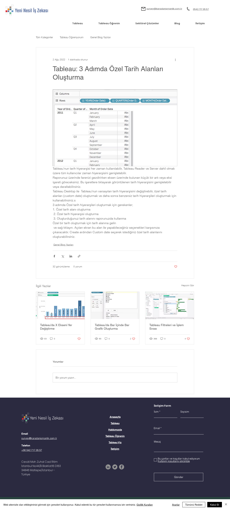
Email (157, 428)
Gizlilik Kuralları (145, 504)
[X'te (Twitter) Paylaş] (62, 256)
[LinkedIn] (108, 466)
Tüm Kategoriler (44, 37)
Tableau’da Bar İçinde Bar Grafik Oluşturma (112, 326)
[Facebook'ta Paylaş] (54, 256)
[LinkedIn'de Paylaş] (70, 256)
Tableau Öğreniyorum (72, 37)
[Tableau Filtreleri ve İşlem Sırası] (169, 305)
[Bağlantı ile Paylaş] (79, 256)
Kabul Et (214, 504)
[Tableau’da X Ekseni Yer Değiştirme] (60, 305)
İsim (156, 411)
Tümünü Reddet (193, 504)
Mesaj (157, 441)
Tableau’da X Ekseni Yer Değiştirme (56, 326)
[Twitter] (114, 466)
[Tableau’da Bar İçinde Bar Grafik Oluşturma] (115, 305)
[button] (152, 23)
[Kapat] (226, 504)
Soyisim (184, 411)
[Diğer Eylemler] (175, 60)
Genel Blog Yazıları (100, 37)
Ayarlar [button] (176, 504)
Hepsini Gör (187, 285)
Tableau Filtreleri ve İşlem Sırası (166, 326)
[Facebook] (121, 466)
